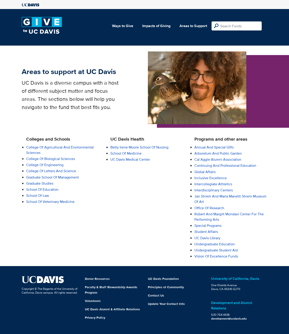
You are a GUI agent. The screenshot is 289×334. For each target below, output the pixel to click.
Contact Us (156, 295)
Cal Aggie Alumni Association (217, 159)
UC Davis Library (207, 238)
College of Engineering (44, 164)
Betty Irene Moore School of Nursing (139, 147)
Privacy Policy (95, 317)
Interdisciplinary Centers (213, 190)
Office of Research (209, 208)
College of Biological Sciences (50, 158)
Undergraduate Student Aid (216, 250)
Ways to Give (122, 25)
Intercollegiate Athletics (213, 184)
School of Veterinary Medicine (50, 201)
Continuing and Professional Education (225, 165)
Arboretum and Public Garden (218, 153)
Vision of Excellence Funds (216, 256)
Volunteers (93, 301)
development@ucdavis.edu (229, 318)
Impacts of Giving (156, 25)
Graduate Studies (39, 183)
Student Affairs (206, 231)
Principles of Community (166, 287)
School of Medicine (126, 153)
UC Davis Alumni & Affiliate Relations (112, 309)
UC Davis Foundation (163, 278)
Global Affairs (205, 171)
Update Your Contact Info (166, 304)
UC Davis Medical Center (130, 159)
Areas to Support (193, 25)
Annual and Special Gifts (214, 147)
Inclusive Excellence (210, 178)
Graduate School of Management (52, 177)
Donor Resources (97, 278)
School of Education (42, 189)
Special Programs (207, 225)
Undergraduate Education (214, 244)
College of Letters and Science (51, 171)
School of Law (37, 195)
